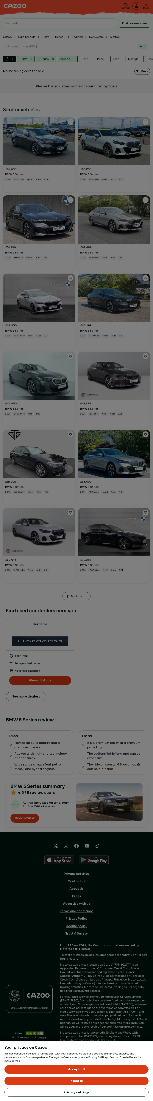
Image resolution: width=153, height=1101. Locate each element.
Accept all (76, 1069)
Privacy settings (76, 1092)
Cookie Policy (128, 1057)
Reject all (76, 1081)
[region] (76, 1071)
